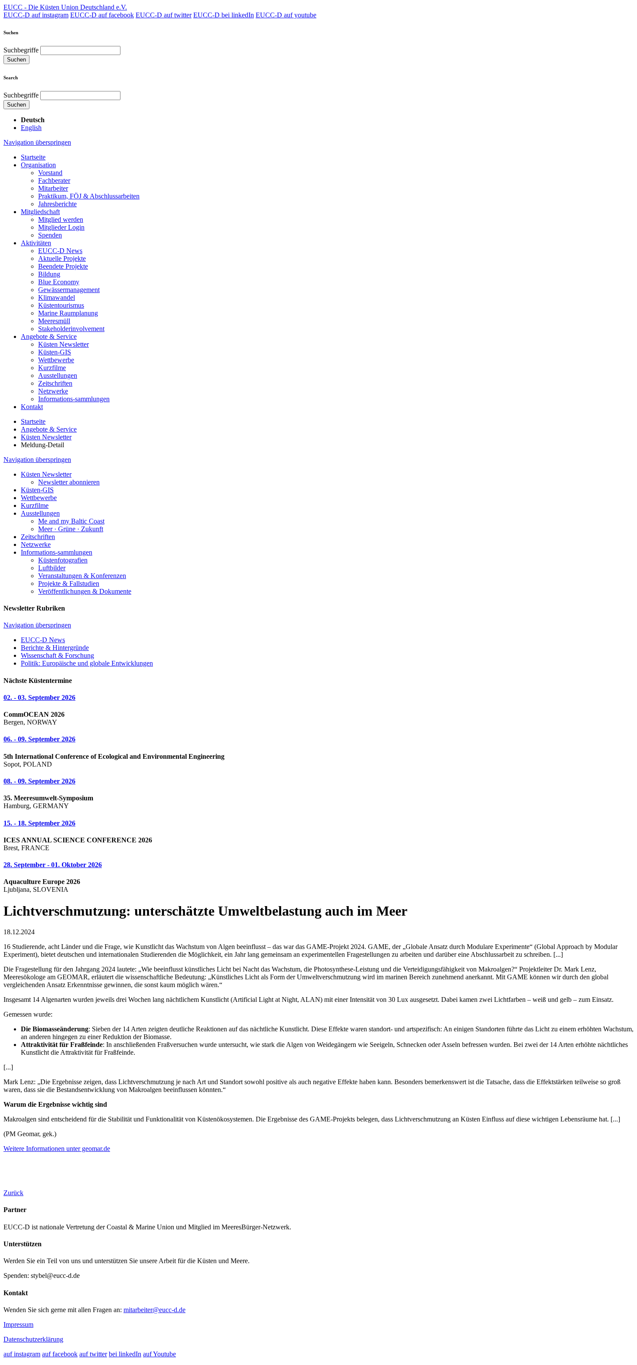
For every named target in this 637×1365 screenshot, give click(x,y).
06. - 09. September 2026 (39, 739)
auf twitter (93, 1354)
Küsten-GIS (54, 352)
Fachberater (54, 180)
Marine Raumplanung (68, 313)
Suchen (16, 59)
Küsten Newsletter (63, 344)
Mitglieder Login (61, 227)
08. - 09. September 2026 (39, 781)
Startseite (33, 157)
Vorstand (50, 172)
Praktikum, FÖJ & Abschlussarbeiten (89, 196)
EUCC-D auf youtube (286, 15)
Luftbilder (51, 568)
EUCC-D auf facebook (102, 15)
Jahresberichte (57, 204)
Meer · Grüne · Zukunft (70, 529)
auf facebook (60, 1354)
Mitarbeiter (53, 188)
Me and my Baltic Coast (71, 521)
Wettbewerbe (56, 360)
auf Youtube (159, 1354)
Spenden (50, 235)
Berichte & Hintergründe (55, 647)
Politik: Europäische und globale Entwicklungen (87, 663)
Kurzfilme (52, 367)
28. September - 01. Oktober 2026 (52, 864)
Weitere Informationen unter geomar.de (56, 1148)
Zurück (13, 1192)
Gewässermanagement (69, 289)
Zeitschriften (55, 383)
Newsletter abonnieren (69, 482)
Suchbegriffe (21, 50)
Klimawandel (56, 297)
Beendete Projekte (63, 266)
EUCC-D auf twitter (164, 15)
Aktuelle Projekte (62, 258)
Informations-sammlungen (74, 399)
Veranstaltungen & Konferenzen (82, 575)
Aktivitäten (36, 243)
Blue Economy (58, 282)
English (31, 127)
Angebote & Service (49, 336)
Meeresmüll (54, 321)
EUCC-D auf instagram (35, 15)
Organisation (38, 165)
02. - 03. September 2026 (39, 697)
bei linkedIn (125, 1354)
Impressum (18, 1324)
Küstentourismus (61, 305)
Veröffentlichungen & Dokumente (84, 591)
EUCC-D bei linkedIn (223, 15)
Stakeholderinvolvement (71, 328)
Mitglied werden (60, 219)
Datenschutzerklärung (33, 1339)
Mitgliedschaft (40, 211)
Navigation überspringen (37, 142)
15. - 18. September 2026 (39, 823)
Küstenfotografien (63, 560)
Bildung (49, 274)
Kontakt (32, 406)
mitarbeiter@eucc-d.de (154, 1309)
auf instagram (21, 1354)
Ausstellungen (57, 375)
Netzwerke (53, 391)
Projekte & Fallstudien (68, 583)
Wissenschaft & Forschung (57, 655)
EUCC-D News (60, 250)
